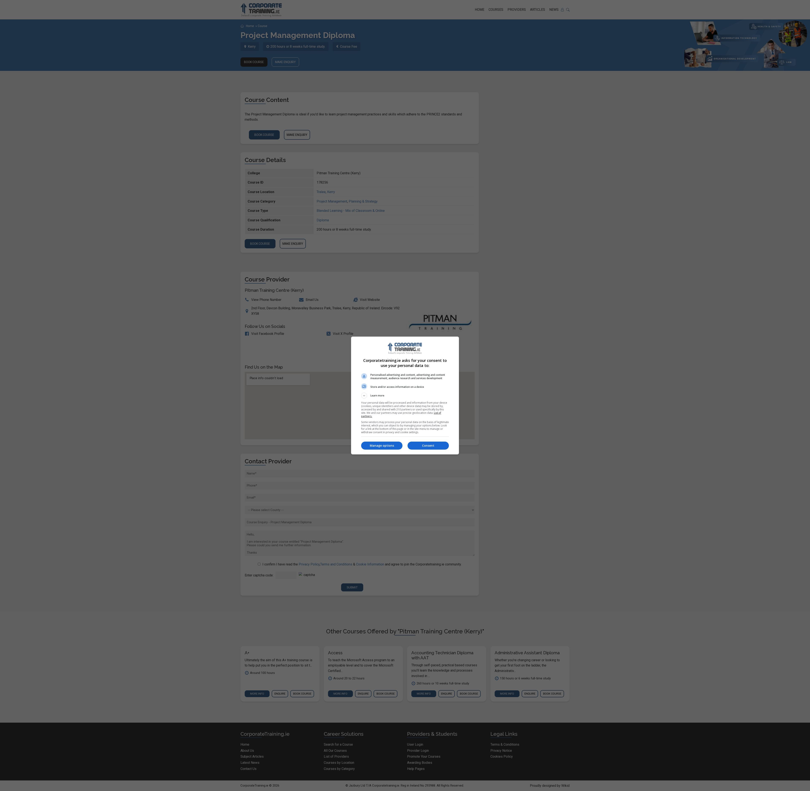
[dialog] (405, 395)
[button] (405, 396)
